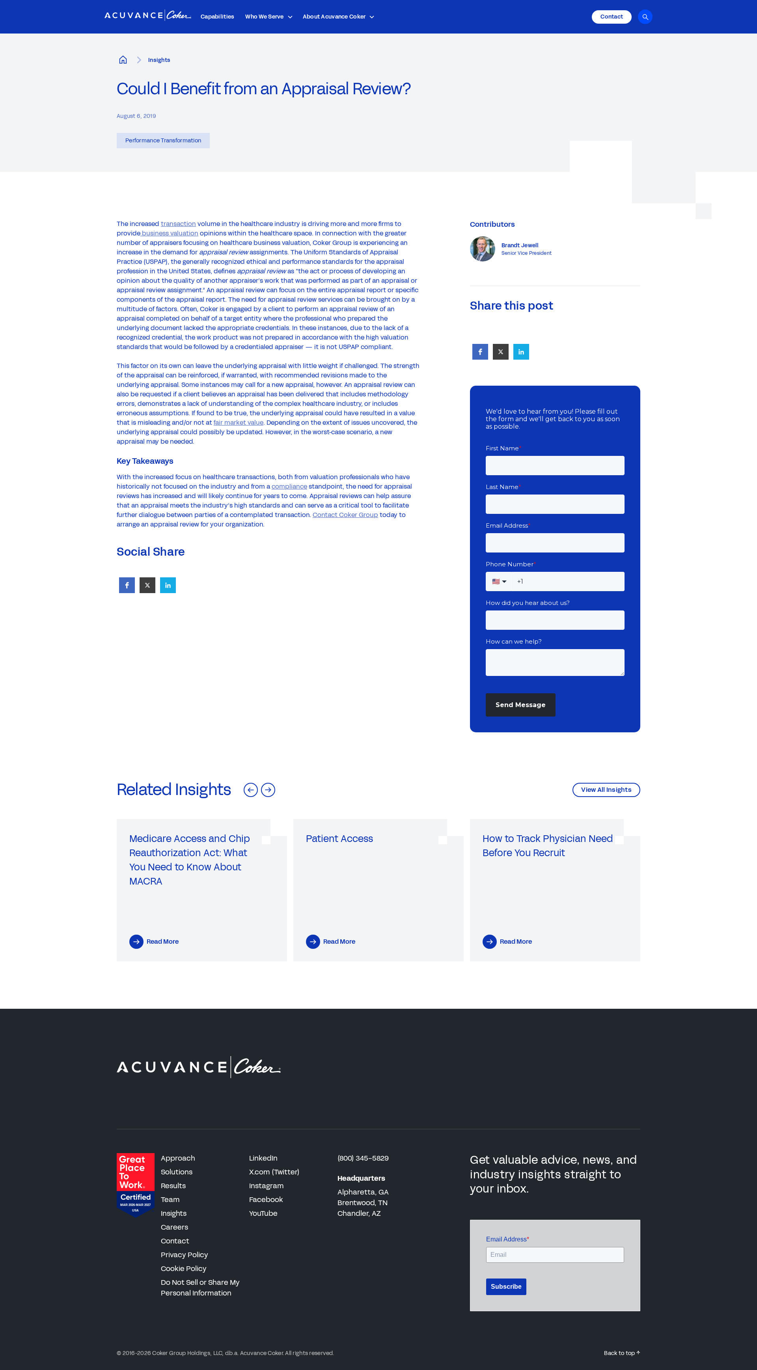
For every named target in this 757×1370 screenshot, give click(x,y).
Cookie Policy (184, 1269)
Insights (159, 60)
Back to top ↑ (622, 1353)
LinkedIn (263, 1158)
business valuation (169, 233)
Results (173, 1186)
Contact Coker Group (345, 514)
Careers (174, 1227)
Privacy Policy (184, 1255)
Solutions (176, 1172)
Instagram (266, 1186)
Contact (175, 1241)
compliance (289, 486)
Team (170, 1200)
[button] (269, 17)
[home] (147, 16)
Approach (178, 1158)
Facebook (266, 1200)
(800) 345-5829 (363, 1158)
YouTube (263, 1213)
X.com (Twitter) (274, 1172)
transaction (178, 223)
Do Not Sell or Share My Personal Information (200, 1287)
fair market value (238, 422)
